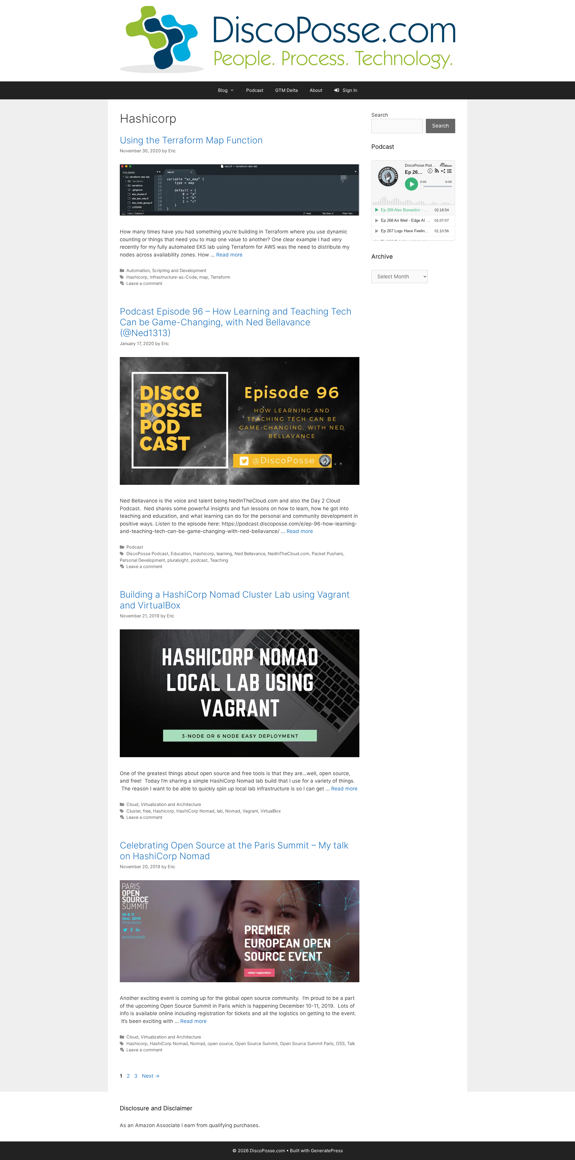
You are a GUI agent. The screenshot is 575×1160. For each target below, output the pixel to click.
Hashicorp (136, 277)
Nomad (232, 810)
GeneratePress (327, 1150)
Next (151, 1076)
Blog (223, 90)
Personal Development (142, 560)
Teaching (219, 560)
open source (220, 1043)
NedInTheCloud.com (288, 553)
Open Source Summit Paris (307, 1043)
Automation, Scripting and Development (166, 270)
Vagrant (250, 810)
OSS (340, 1043)
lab (220, 810)
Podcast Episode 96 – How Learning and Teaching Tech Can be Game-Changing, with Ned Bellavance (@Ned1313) (236, 322)
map (203, 277)
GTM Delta (286, 90)
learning (224, 553)
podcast (199, 560)
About (316, 90)
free (147, 810)
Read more (229, 255)
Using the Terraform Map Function (191, 140)
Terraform (220, 277)
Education (181, 553)
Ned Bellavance (249, 553)
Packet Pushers (327, 553)
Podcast (254, 90)
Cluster (133, 810)
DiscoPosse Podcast (147, 553)
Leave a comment (144, 283)
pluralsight (177, 560)
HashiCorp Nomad (195, 810)
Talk (351, 1043)
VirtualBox (271, 810)
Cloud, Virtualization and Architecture (163, 804)
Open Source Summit (256, 1043)
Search (379, 115)
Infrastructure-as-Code (173, 277)
